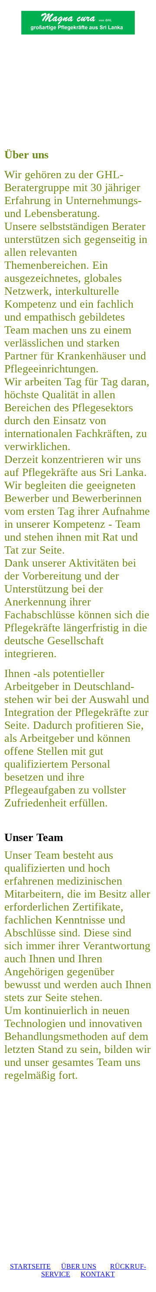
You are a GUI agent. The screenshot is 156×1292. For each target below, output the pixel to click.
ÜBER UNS (78, 1266)
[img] (78, 24)
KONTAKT (98, 1274)
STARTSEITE (30, 1266)
